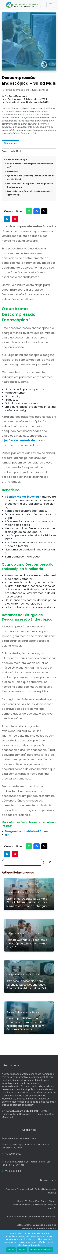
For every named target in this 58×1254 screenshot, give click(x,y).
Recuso (22, 1249)
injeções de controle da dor (21, 440)
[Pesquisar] (50, 862)
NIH (7, 834)
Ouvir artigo (10, 143)
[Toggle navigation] (50, 5)
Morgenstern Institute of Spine (26, 831)
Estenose (11, 575)
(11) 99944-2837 (12, 1153)
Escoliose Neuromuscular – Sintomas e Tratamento (31, 1216)
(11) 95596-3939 (13, 1171)
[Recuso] (54, 1241)
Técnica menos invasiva (22, 496)
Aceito (11, 1249)
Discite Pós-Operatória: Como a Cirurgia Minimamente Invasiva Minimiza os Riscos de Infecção (34, 1204)
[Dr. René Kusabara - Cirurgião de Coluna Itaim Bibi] (23, 5)
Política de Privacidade (41, 1249)
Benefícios (13, 171)
